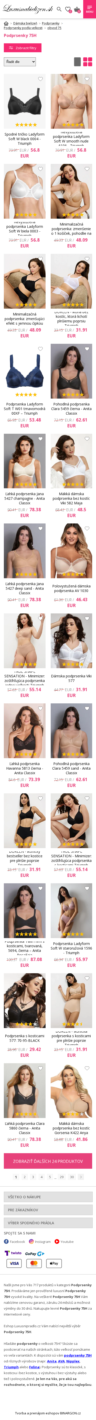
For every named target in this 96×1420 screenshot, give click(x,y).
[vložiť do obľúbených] (39, 80)
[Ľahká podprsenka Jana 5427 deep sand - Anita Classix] (25, 550)
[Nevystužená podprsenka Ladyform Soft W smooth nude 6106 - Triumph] (71, 101)
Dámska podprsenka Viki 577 (71, 678)
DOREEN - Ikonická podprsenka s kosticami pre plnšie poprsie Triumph (71, 1038)
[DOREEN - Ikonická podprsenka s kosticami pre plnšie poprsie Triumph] (71, 1000)
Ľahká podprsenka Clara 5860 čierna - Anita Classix (25, 1128)
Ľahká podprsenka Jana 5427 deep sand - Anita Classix (24, 588)
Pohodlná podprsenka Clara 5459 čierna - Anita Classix (71, 409)
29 (61, 1177)
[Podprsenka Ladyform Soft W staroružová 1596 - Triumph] (71, 910)
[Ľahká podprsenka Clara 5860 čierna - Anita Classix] (25, 1090)
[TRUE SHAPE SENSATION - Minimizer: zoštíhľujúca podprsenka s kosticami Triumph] (71, 820)
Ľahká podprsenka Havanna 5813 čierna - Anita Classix (24, 768)
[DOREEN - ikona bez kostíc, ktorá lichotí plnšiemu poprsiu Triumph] (71, 281)
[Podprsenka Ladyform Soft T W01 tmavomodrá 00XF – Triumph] (25, 371)
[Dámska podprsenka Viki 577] (71, 640)
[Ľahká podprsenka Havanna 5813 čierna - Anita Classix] (25, 730)
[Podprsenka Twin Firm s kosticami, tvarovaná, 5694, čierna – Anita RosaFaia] (25, 910)
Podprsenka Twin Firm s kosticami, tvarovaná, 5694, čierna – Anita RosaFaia (25, 948)
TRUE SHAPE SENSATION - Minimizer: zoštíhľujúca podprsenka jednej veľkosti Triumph (24, 678)
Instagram (43, 1241)
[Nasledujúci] (81, 1177)
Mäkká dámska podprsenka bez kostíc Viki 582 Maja (71, 498)
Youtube (67, 1241)
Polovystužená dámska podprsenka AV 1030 (71, 588)
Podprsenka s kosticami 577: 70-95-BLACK (24, 1038)
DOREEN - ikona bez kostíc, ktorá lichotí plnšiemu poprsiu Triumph (71, 319)
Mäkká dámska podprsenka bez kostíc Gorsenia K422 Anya (71, 1128)
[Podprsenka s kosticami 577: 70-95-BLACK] (25, 1000)
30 (72, 1177)
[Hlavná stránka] (8, 23)
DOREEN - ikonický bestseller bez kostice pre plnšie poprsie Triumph (24, 858)
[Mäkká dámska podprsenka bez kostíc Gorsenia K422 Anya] (71, 1090)
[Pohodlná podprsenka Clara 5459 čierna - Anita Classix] (71, 371)
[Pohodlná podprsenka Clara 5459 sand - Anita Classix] (71, 730)
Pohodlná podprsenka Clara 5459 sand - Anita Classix (71, 768)
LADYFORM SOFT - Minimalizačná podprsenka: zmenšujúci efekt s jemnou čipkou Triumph (25, 319)
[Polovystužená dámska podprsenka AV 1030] (71, 550)
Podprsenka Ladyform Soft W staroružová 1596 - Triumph (71, 948)
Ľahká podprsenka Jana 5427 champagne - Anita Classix (24, 498)
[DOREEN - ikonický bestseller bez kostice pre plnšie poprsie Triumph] (25, 820)
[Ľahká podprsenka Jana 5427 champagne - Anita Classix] (25, 461)
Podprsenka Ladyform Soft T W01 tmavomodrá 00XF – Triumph (24, 409)
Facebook (17, 1241)
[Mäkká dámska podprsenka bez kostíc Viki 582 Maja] (71, 461)
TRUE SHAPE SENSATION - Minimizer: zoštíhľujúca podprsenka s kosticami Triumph (71, 858)
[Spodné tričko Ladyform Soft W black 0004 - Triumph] (25, 101)
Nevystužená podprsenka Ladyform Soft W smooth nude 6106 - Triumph (71, 139)
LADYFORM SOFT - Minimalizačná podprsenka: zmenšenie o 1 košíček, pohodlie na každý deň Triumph (71, 229)
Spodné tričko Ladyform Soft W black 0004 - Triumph (25, 139)
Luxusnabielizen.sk (28, 9)
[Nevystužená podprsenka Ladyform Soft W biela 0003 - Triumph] (25, 191)
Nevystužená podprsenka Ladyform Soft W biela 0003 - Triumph (24, 229)
